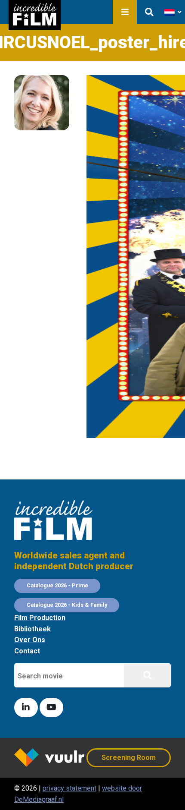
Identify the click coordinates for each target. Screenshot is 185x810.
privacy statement (69, 788)
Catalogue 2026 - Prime (57, 585)
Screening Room (129, 757)
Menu (125, 12)
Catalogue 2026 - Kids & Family (67, 605)
